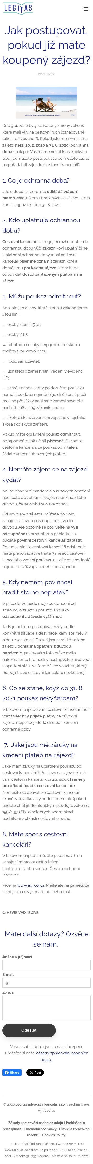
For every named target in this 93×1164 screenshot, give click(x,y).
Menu (86, 9)
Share (14, 1072)
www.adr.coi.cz (30, 885)
